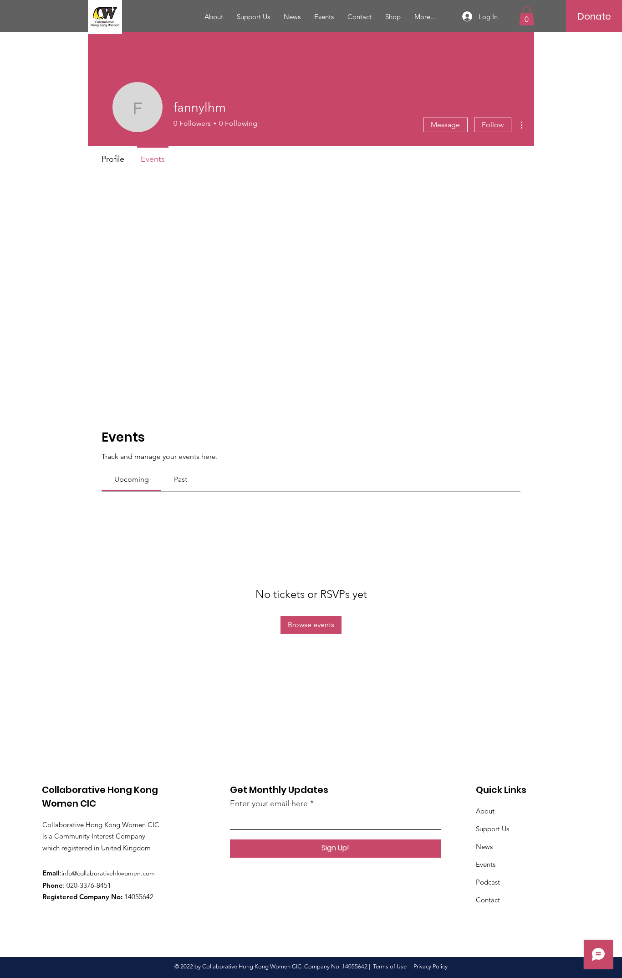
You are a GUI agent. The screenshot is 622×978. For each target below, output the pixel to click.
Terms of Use (390, 966)
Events (485, 864)
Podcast (488, 882)
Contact (488, 900)
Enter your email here (269, 803)
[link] (131, 479)
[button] (527, 16)
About (485, 811)
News (484, 846)
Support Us (492, 828)
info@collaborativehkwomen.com (108, 873)
